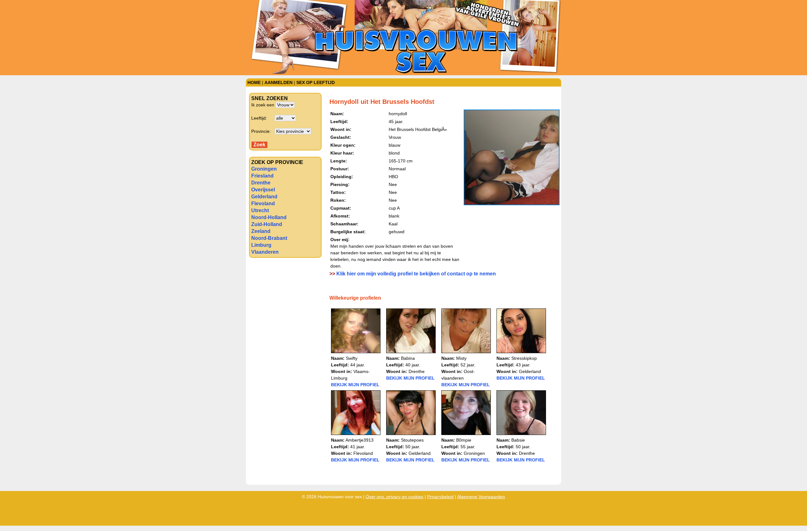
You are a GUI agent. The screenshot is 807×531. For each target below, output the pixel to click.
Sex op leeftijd (315, 82)
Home (254, 82)
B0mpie (463, 440)
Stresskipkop (524, 358)
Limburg (261, 245)
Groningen (264, 169)
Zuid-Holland (266, 224)
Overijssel (263, 189)
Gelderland (264, 196)
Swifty (351, 358)
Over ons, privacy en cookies (394, 496)
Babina (408, 358)
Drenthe (260, 182)
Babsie (518, 440)
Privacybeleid (440, 496)
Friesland (262, 175)
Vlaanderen (265, 252)
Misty (461, 358)
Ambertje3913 (359, 440)
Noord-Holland (269, 217)
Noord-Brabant (269, 238)
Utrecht (260, 210)
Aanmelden (278, 82)
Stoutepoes (412, 440)
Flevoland (263, 203)
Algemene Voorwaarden (481, 496)
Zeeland (260, 231)
